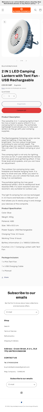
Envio (3, 88)
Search (6, 326)
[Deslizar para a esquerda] (17, 60)
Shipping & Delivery (11, 341)
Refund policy (9, 336)
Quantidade (6, 92)
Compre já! (21, 110)
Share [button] (6, 277)
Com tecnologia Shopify (30, 406)
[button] (2, 10)
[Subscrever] (36, 312)
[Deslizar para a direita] (26, 60)
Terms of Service (10, 331)
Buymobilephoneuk (17, 406)
